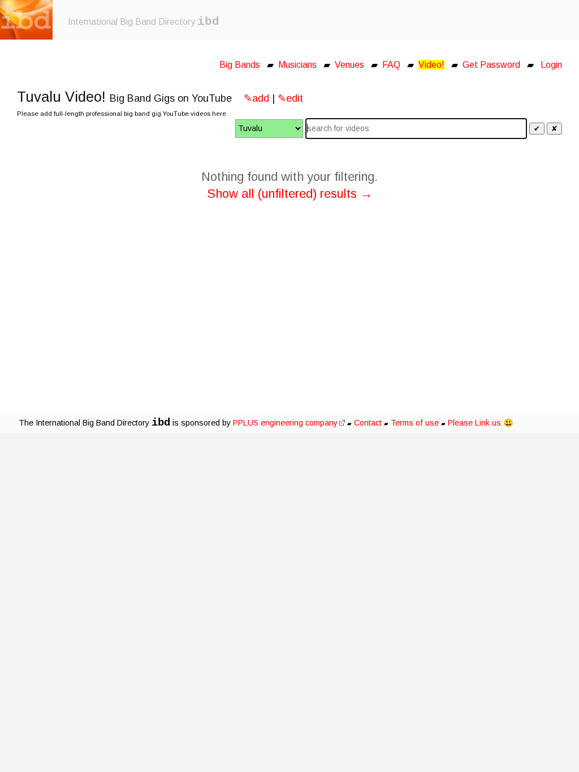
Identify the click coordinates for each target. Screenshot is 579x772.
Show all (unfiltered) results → (290, 194)
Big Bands (239, 65)
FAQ (391, 65)
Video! (431, 65)
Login (551, 65)
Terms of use (415, 422)
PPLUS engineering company (285, 422)
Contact (368, 422)
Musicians (297, 65)
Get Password (491, 65)
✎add (256, 98)
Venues (349, 65)
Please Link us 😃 (480, 422)
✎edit (290, 98)
